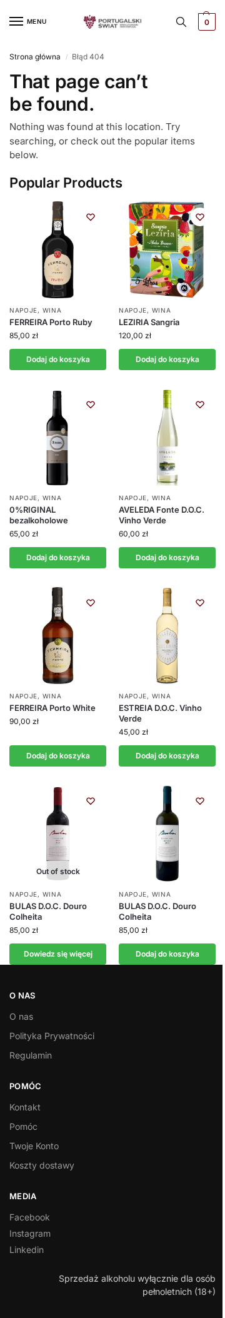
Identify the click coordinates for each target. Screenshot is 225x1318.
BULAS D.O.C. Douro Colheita (48, 911)
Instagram (30, 1233)
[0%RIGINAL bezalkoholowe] (57, 437)
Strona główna (35, 56)
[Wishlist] (90, 217)
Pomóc (23, 1126)
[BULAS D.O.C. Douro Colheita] (167, 833)
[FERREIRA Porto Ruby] (57, 249)
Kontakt (25, 1107)
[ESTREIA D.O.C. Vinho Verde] (167, 635)
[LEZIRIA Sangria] (167, 249)
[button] (205, 22)
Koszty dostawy (41, 1165)
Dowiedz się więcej (58, 953)
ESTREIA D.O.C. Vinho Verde (160, 713)
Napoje (23, 310)
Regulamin (30, 1055)
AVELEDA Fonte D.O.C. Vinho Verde (161, 515)
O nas (21, 1016)
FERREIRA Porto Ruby (50, 322)
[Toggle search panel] (181, 22)
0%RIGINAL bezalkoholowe (38, 515)
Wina (52, 310)
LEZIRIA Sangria (149, 322)
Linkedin (26, 1249)
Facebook (29, 1217)
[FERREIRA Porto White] (57, 635)
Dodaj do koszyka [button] (58, 359)
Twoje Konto (34, 1145)
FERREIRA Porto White (52, 708)
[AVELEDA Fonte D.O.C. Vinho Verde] (167, 437)
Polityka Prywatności (51, 1035)
